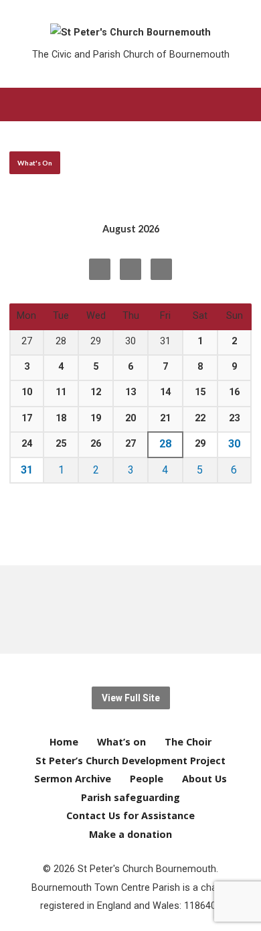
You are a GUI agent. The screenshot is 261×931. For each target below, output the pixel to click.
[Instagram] (160, 609)
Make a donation (130, 834)
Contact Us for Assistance (130, 815)
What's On (34, 163)
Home (64, 741)
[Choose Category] (161, 269)
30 (234, 443)
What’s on (121, 741)
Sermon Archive (72, 778)
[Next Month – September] (99, 269)
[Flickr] (179, 609)
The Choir (188, 741)
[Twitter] (101, 609)
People (146, 778)
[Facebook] (82, 609)
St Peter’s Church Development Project (130, 760)
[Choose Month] (130, 269)
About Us (204, 778)
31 (27, 469)
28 (165, 443)
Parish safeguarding (130, 797)
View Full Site (131, 698)
